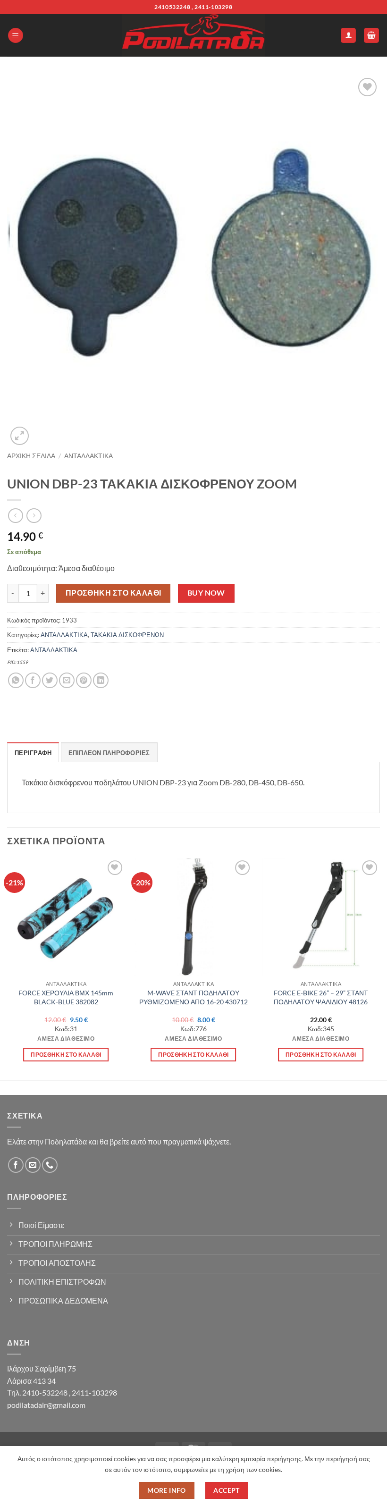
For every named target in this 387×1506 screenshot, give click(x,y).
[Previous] (7, 968)
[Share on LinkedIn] (101, 680)
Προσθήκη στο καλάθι (113, 593)
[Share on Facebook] (33, 680)
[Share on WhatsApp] (16, 680)
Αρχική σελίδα (31, 456)
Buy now (206, 593)
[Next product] (15, 515)
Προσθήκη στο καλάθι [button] (66, 1055)
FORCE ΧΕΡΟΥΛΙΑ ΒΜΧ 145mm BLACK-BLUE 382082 (65, 997)
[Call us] (50, 1165)
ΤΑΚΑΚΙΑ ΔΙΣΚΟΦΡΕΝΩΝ (127, 635)
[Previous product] (33, 515)
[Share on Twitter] (50, 680)
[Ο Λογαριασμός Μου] (348, 35)
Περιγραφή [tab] (33, 753)
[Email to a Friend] (67, 680)
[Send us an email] (33, 1165)
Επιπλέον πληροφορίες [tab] (109, 753)
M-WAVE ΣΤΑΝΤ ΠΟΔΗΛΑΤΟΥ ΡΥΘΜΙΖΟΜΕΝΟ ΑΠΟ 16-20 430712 (193, 997)
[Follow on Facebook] (16, 1165)
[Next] (379, 968)
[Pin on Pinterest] (84, 680)
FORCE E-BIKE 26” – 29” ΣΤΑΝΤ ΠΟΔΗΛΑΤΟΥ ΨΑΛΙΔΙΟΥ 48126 (321, 997)
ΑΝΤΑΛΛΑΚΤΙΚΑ (88, 456)
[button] (15, 35)
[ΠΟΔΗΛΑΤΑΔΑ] (193, 35)
